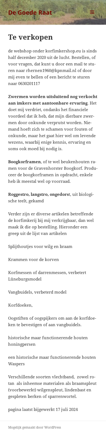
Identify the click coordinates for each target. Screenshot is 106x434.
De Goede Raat (30, 12)
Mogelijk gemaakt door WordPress (34, 427)
